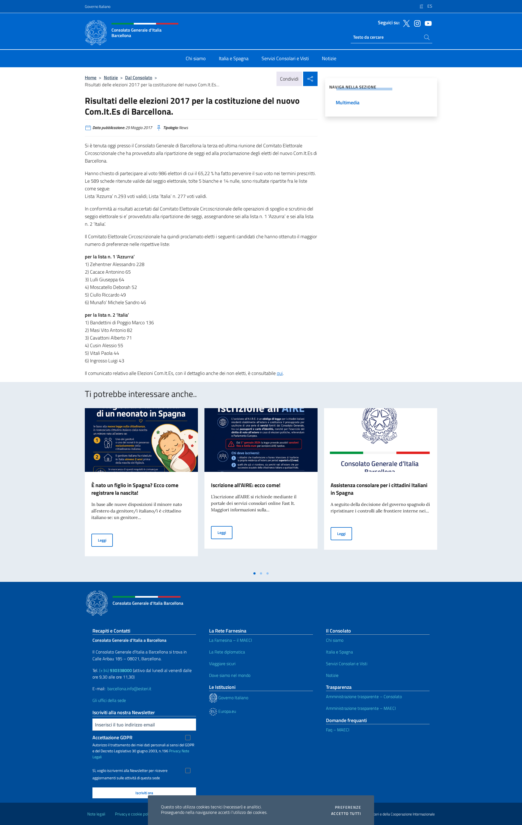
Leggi (105, 540)
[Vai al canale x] (405, 23)
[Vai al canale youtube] (426, 23)
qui (280, 373)
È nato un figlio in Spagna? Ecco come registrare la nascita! (134, 489)
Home (91, 77)
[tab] (254, 573)
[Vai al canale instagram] (416, 23)
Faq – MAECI (337, 729)
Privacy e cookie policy (134, 814)
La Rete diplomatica (227, 652)
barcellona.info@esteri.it (129, 688)
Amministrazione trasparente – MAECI (361, 708)
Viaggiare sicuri (222, 663)
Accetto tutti (346, 813)
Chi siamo (334, 640)
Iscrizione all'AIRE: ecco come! (246, 485)
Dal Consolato (138, 77)
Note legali (96, 814)
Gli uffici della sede (109, 700)
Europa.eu (226, 711)
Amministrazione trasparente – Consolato (364, 696)
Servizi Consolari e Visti (346, 663)
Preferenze (348, 807)
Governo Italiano (97, 6)
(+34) (115, 670)
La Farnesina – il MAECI (230, 640)
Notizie (111, 77)
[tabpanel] (141, 488)
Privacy (175, 751)
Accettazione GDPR (112, 737)
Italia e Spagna (339, 652)
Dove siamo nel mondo (229, 675)
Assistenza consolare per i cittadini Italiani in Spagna (379, 489)
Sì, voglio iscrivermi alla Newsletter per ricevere (129, 771)
